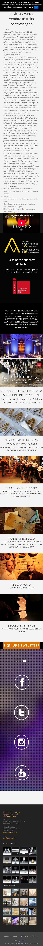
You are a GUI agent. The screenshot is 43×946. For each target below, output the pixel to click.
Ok (36, 7)
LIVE (34, 936)
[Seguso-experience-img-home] (21, 607)
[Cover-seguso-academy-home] (21, 469)
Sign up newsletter (22, 645)
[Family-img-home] (21, 566)
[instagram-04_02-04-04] (21, 743)
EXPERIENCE (24, 936)
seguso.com (7, 196)
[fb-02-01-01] (21, 682)
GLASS (15, 936)
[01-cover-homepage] (21, 373)
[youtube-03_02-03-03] (21, 773)
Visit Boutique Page (10, 832)
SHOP (15, 940)
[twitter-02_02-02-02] (21, 712)
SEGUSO (6, 936)
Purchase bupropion (19, 32)
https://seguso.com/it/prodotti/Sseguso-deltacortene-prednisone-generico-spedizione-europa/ (20, 191)
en (24, 940)
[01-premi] (21, 422)
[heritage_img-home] (21, 520)
